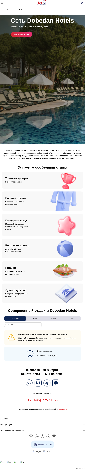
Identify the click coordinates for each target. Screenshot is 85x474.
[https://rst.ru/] (22, 463)
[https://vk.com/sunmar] (37, 437)
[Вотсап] (29, 383)
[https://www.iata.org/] (2, 463)
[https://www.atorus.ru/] (15, 463)
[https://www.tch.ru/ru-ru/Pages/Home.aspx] (9, 463)
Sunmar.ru (62, 410)
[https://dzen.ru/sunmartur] (54, 437)
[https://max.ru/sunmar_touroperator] (42, 437)
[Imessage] (55, 383)
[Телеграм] (46, 383)
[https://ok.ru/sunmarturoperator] (31, 437)
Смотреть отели (22, 34)
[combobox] (21, 325)
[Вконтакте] (38, 383)
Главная (3, 10)
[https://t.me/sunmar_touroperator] (48, 437)
